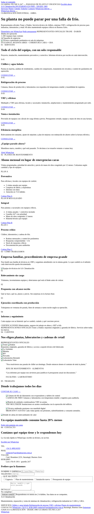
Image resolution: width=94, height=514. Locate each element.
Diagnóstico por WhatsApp (11, 31)
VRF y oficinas (55, 505)
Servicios (4, 9)
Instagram (87, 507)
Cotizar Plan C (6, 249)
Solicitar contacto (8, 494)
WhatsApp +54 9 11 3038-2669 (24, 507)
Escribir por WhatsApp (10, 442)
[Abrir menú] (17, 11)
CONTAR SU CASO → (11, 391)
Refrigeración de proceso (39, 505)
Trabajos (24, 9)
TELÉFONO (6, 474)
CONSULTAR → (8, 75)
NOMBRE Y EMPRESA (11, 471)
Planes (11, 9)
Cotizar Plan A (6, 196)
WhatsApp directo (8, 11)
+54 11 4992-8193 (13, 448)
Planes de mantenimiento (71, 505)
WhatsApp (5, 512)
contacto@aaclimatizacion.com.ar (19, 453)
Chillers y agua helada (20, 505)
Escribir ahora (66, 4)
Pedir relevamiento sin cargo (12, 425)
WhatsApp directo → (43, 9)
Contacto (31, 9)
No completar (6, 492)
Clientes (17, 9)
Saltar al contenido (8, 2)
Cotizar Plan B (6, 223)
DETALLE (5, 489)
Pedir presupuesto (29, 31)
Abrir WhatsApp (7, 152)
